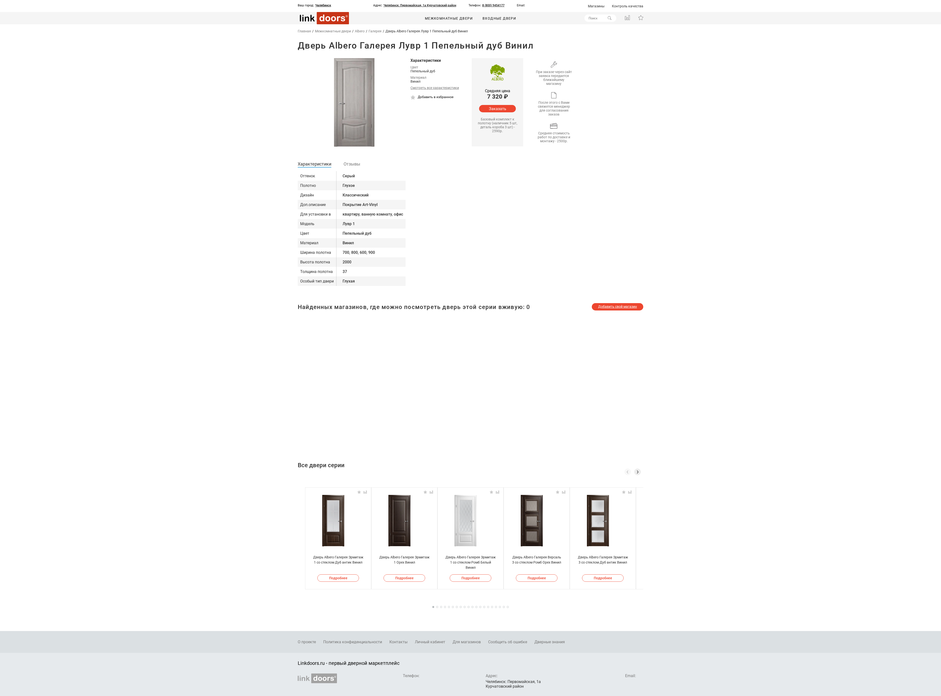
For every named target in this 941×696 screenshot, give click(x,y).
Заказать (497, 108)
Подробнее (338, 578)
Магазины (596, 6)
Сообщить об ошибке (507, 642)
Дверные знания (549, 642)
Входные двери (499, 18)
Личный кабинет (430, 642)
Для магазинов (467, 642)
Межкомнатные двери (449, 18)
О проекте (307, 642)
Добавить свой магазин (617, 307)
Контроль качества (627, 6)
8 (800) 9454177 (493, 5)
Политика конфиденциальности (352, 642)
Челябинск (323, 5)
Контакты (398, 642)
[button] (637, 471)
